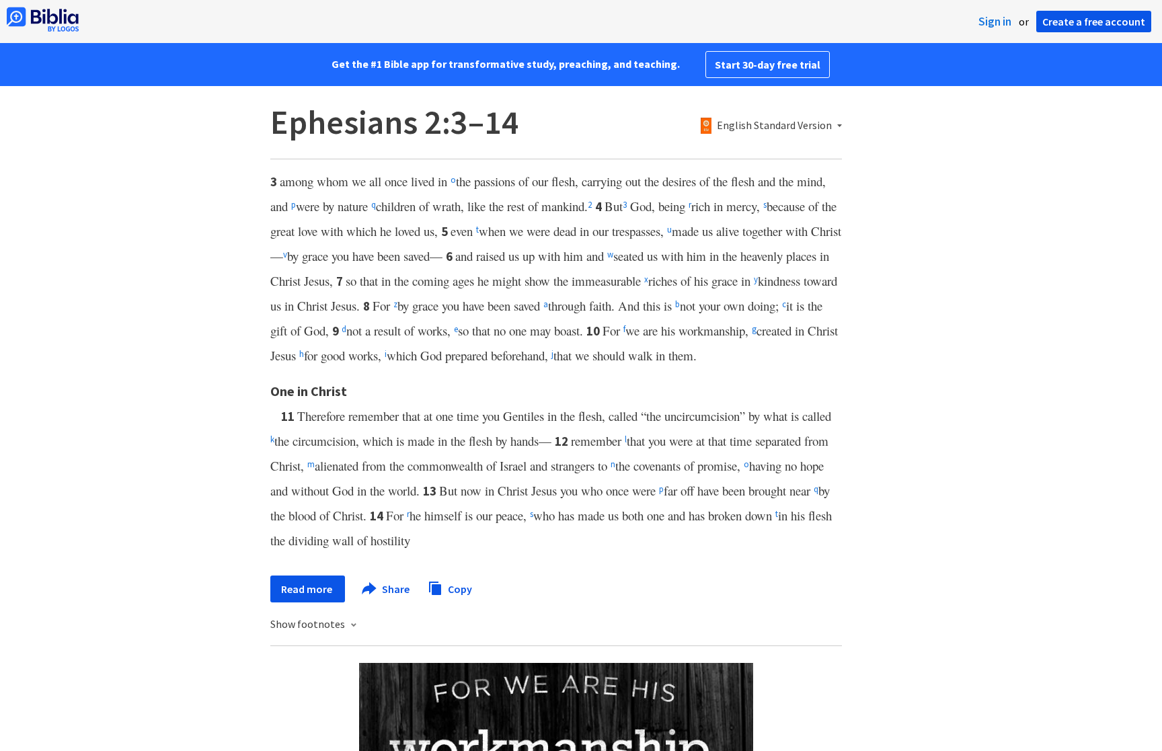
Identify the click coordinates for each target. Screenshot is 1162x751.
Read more (307, 589)
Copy (459, 588)
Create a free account (1093, 21)
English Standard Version (774, 126)
